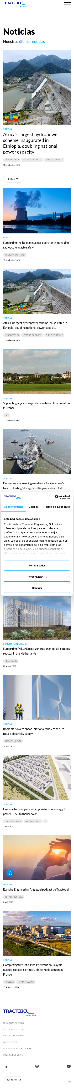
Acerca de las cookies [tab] (57, 506)
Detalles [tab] (33, 506)
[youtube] (69, 1066)
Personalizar (35, 576)
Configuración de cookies (17, 1048)
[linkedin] (5, 1066)
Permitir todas (37, 565)
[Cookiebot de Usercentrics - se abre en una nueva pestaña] (55, 497)
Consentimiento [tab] (13, 506)
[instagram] (37, 1066)
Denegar (37, 587)
